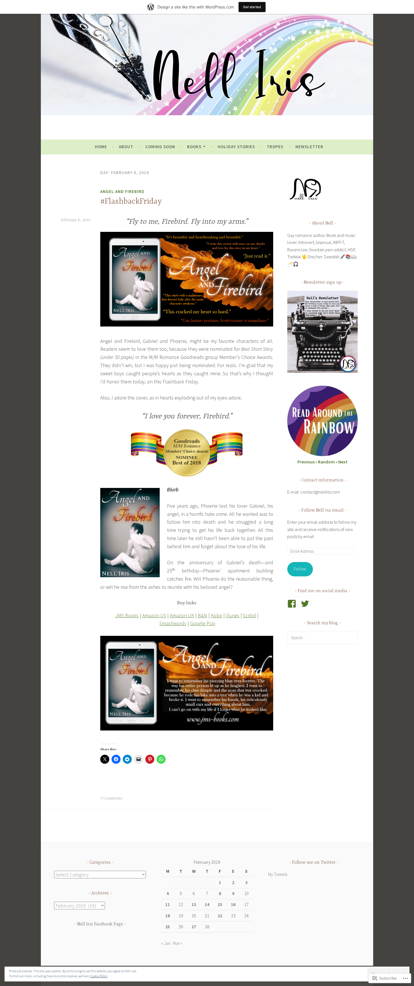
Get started (252, 7)
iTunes (232, 615)
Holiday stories (236, 146)
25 (167, 926)
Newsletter (309, 146)
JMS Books (127, 615)
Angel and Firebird (122, 191)
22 (220, 915)
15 (220, 904)
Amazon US (154, 615)
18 (167, 915)
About (126, 146)
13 (194, 904)
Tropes (275, 146)
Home (101, 146)
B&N (202, 615)
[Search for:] (322, 637)
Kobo (216, 615)
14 (207, 904)
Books (194, 146)
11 (167, 904)
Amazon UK (182, 615)
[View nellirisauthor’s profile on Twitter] (306, 603)
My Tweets (277, 874)
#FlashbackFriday (131, 201)
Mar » (177, 943)
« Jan (165, 943)
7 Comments (111, 798)
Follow (300, 569)
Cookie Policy (99, 976)
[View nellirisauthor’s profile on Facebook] (292, 603)
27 (194, 926)
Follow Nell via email (322, 510)
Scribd (249, 615)
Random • (328, 462)
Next (343, 462)
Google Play (202, 623)
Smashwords (172, 623)
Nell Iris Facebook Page (100, 924)
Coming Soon (160, 146)
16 (233, 904)
